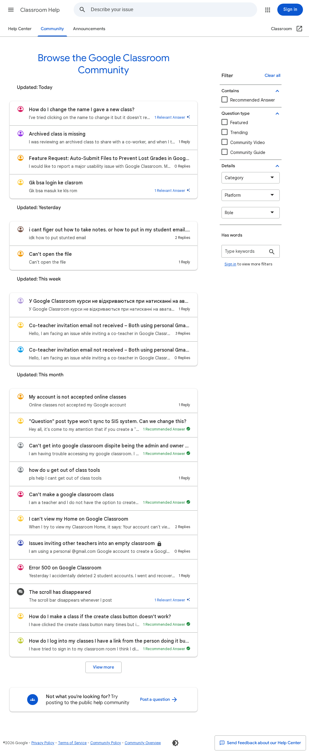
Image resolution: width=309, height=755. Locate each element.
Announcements (89, 28)
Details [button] (228, 165)
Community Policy (105, 743)
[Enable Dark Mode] (175, 743)
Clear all (272, 75)
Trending (239, 132)
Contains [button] (230, 90)
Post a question (155, 699)
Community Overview (143, 743)
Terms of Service (72, 743)
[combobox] (174, 10)
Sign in (230, 264)
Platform (233, 195)
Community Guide (247, 152)
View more (103, 667)
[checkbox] (250, 142)
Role (229, 212)
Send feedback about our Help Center (263, 742)
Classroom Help (40, 10)
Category (234, 177)
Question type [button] (235, 113)
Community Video (247, 142)
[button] (11, 9)
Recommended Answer (252, 100)
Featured (239, 122)
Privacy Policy (42, 743)
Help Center (20, 28)
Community (52, 28)
